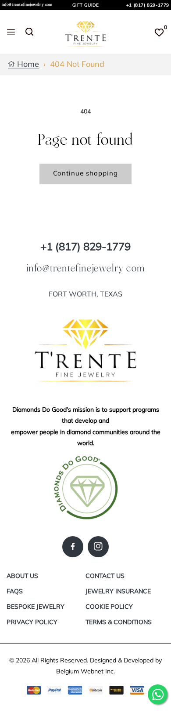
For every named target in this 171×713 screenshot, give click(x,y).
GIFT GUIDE (85, 5)
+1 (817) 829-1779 (147, 5)
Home (27, 64)
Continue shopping (85, 173)
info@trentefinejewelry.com (27, 5)
